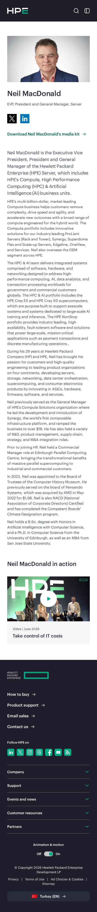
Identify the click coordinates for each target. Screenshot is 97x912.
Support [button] (14, 785)
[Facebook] (48, 752)
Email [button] (18, 715)
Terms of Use (34, 879)
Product (23, 705)
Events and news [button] (21, 799)
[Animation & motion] (48, 853)
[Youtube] (58, 752)
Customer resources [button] (24, 813)
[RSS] (67, 752)
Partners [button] (14, 826)
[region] (48, 610)
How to (18, 694)
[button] (76, 10)
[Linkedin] (10, 752)
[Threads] (39, 752)
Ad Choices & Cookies (67, 879)
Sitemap (48, 884)
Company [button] (15, 772)
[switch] (48, 853)
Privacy (13, 879)
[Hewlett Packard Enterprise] (17, 11)
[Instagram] (29, 752)
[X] (12, 118)
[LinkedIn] (25, 118)
